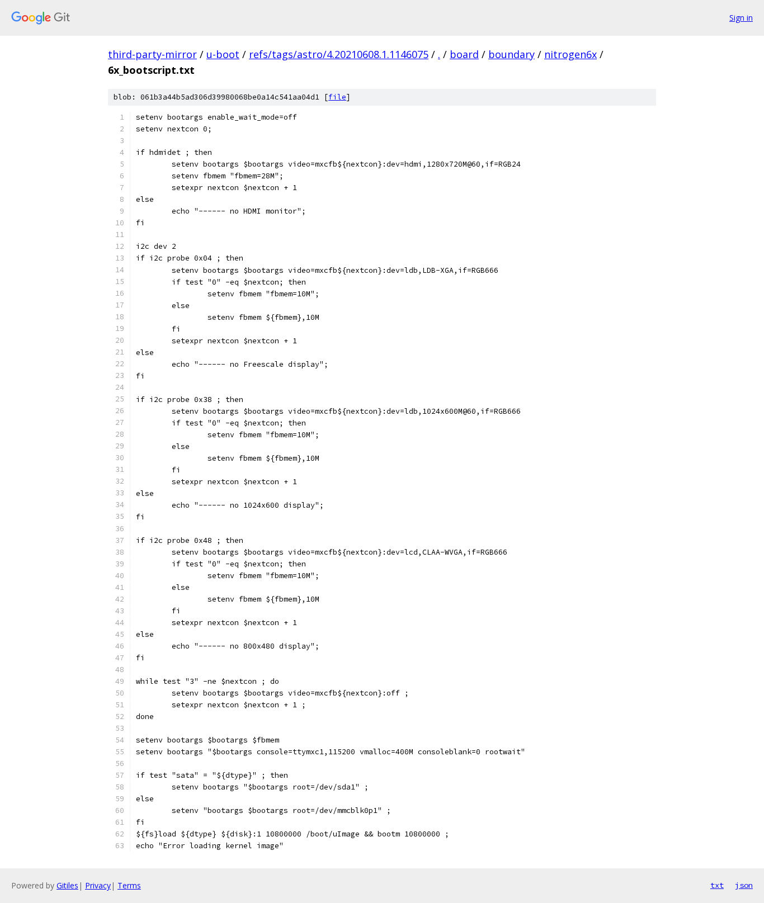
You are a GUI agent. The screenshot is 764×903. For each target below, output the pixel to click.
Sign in (741, 17)
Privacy (98, 885)
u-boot (222, 54)
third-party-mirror (152, 54)
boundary (511, 54)
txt (717, 885)
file (337, 97)
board (464, 54)
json (744, 885)
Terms (129, 885)
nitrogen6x (570, 54)
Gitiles (67, 885)
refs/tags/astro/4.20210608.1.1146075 (338, 54)
